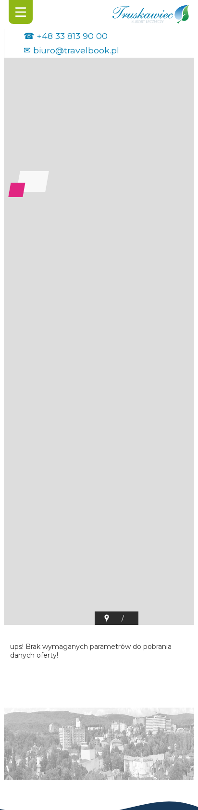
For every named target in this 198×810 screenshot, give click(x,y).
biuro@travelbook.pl (76, 50)
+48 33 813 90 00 (72, 36)
